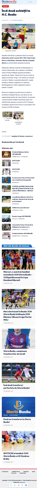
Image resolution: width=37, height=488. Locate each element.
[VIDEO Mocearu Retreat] (6, 210)
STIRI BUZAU (24, 156)
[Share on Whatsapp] (15, 485)
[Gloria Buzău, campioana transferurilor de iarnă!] (18, 339)
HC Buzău (21, 136)
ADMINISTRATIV (16, 156)
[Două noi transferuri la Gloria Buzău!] (18, 407)
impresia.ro (22, 482)
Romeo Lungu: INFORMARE (21, 216)
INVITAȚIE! (16, 160)
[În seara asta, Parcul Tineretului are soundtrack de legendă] (6, 180)
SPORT (5, 6)
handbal (14, 136)
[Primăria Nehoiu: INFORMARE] (6, 235)
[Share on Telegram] (18, 485)
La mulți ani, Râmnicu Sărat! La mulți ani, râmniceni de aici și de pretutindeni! (22, 199)
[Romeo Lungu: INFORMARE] (6, 218)
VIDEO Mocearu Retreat (20, 208)
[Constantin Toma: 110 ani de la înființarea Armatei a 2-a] (6, 227)
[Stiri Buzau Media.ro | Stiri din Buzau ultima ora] (9, 2)
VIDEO (21, 210)
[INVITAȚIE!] (6, 163)
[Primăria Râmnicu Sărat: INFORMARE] (6, 154)
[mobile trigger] (33, 2)
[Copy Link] (22, 485)
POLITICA (14, 218)
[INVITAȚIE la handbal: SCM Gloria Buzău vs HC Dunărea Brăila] (18, 441)
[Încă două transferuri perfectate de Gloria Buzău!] (18, 373)
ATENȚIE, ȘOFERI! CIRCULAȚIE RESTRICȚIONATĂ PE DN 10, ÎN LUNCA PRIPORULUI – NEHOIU (22, 188)
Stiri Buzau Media (17, 20)
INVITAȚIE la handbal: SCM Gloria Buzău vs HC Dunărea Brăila (16, 456)
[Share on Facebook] (11, 485)
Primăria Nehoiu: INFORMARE (22, 233)
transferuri (29, 136)
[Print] (26, 485)
